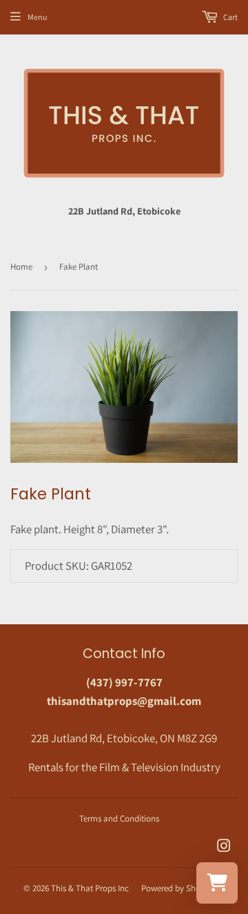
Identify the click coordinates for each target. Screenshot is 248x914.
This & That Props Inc (90, 888)
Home (21, 266)
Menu (37, 17)
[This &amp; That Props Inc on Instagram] (224, 847)
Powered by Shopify (177, 888)
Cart (230, 17)
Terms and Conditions (119, 818)
